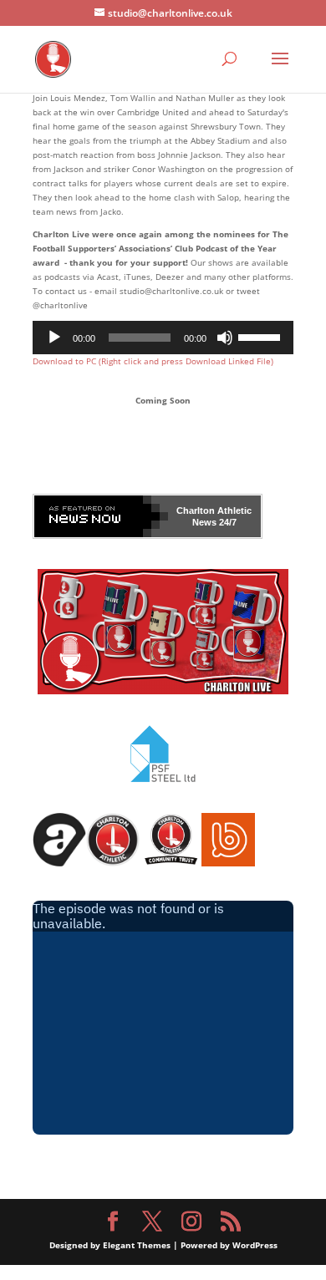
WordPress (255, 1245)
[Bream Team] (228, 863)
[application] (163, 337)
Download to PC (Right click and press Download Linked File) (153, 361)
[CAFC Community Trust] (170, 863)
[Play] (54, 337)
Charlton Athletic (214, 510)
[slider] (261, 336)
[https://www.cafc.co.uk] (113, 863)
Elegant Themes (137, 1245)
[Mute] (224, 337)
